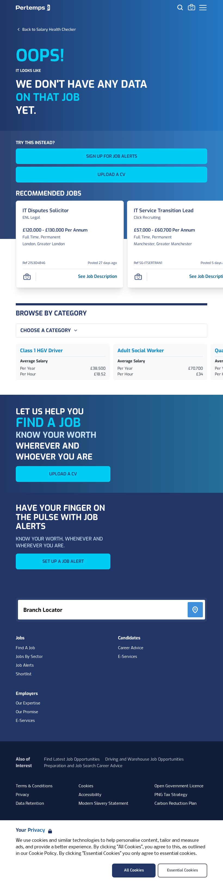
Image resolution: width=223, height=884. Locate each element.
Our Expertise (28, 703)
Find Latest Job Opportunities (72, 759)
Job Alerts (25, 665)
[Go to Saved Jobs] (191, 7)
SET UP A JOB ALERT (63, 561)
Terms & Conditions (34, 786)
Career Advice (130, 648)
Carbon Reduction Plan (175, 803)
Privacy (22, 795)
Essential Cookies (182, 870)
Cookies (86, 786)
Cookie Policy (43, 853)
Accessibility (90, 795)
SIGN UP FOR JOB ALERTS (111, 156)
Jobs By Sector (29, 657)
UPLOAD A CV (111, 174)
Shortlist (24, 674)
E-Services (127, 657)
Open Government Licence (178, 786)
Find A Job (25, 648)
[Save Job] (26, 276)
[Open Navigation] (202, 7)
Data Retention (30, 803)
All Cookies (134, 870)
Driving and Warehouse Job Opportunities (144, 759)
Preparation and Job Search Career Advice (83, 765)
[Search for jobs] (180, 7)
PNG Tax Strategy (170, 795)
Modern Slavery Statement (103, 803)
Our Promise (27, 712)
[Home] (33, 7)
